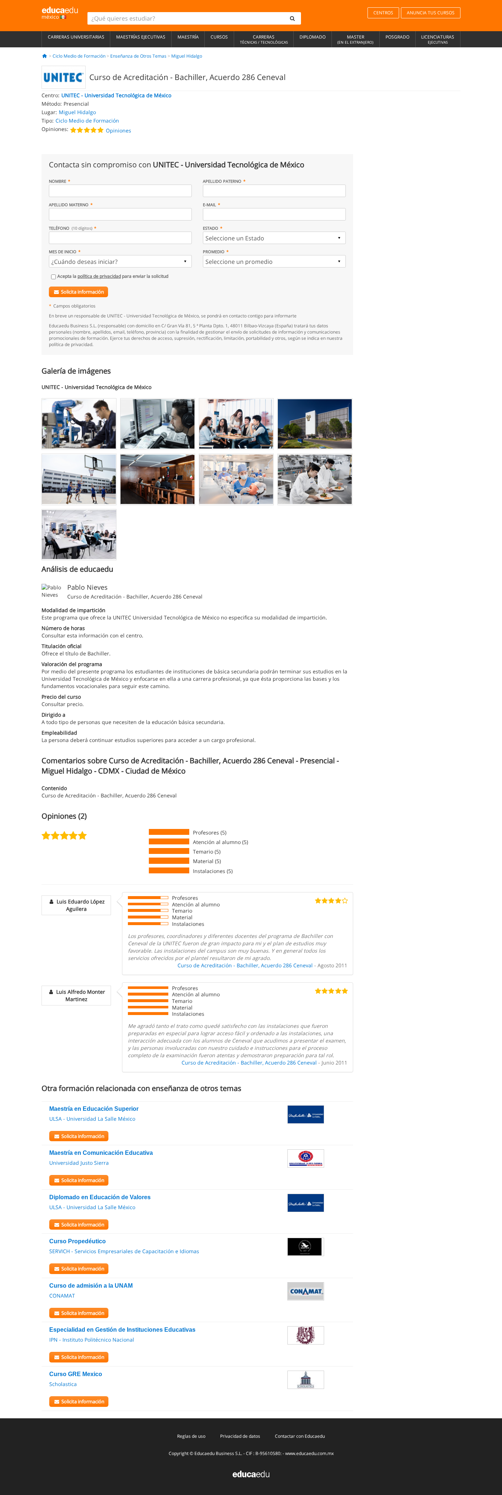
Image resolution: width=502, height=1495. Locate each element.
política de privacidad (99, 276)
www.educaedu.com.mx (309, 1453)
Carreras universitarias (76, 37)
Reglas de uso (191, 1436)
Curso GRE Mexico (75, 1374)
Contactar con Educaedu (300, 1436)
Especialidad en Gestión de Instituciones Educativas (122, 1330)
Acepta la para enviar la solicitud (112, 276)
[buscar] (292, 18)
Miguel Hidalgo (186, 56)
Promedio (214, 251)
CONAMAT (62, 1295)
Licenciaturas (437, 39)
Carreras (264, 39)
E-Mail (209, 204)
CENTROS (383, 13)
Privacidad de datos (240, 1436)
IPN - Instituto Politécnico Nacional (91, 1339)
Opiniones (118, 130)
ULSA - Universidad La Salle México (92, 1118)
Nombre (57, 181)
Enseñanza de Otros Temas (138, 56)
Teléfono (70, 228)
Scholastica (63, 1384)
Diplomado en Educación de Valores (100, 1197)
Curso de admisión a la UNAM (91, 1286)
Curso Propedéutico (77, 1241)
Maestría (188, 37)
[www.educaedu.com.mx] (251, 1473)
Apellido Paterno (222, 181)
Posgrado (397, 37)
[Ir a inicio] (45, 56)
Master (355, 39)
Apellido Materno (69, 204)
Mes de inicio (62, 251)
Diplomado (313, 37)
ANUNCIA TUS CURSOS (431, 13)
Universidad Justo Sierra (79, 1162)
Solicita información (82, 291)
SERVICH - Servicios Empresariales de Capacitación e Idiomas (124, 1251)
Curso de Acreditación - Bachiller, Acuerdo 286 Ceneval (245, 965)
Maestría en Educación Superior (94, 1109)
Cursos (219, 37)
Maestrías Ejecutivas (140, 37)
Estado (210, 228)
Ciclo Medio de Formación (79, 56)
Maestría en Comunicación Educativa (101, 1153)
